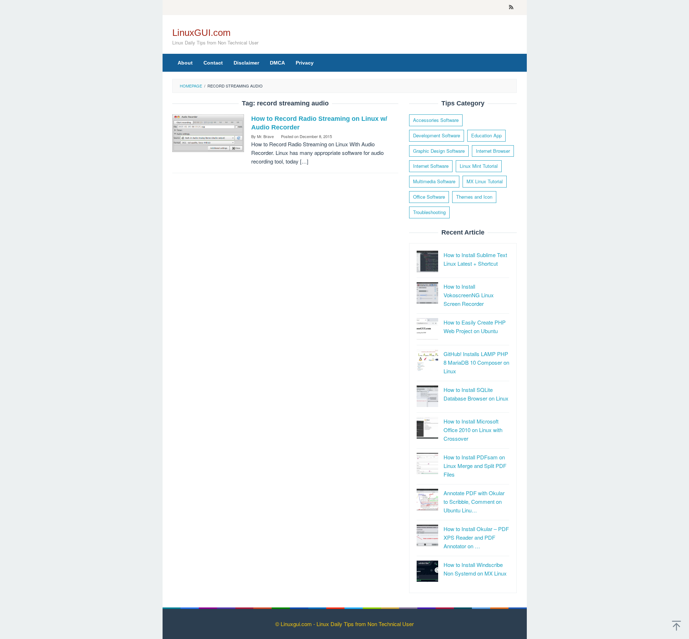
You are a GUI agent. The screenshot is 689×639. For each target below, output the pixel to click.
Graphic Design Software (439, 150)
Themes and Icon (474, 196)
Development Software (436, 135)
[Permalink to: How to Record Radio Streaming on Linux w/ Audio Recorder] (208, 132)
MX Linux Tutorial (485, 181)
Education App (486, 135)
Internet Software (431, 165)
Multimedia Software (434, 181)
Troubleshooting (429, 212)
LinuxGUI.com (201, 32)
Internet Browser (493, 150)
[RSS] (511, 7)
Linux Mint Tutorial (479, 165)
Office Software (429, 196)
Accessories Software (436, 120)
